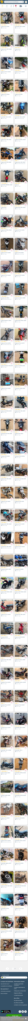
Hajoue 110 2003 (19, 252)
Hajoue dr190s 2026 (20, 139)
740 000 (4, 138)
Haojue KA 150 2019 (20, 614)
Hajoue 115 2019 (5, 26)
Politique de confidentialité (20, 990)
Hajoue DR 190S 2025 (20, 320)
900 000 (4, 635)
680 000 (18, 183)
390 (3, 319)
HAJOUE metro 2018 (20, 682)
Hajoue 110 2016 (19, 953)
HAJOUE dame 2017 (6, 863)
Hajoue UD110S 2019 (6, 410)
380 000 (4, 409)
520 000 (4, 907)
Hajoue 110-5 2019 (19, 230)
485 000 (18, 545)
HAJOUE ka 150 (5, 908)
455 (17, 703)
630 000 (4, 432)
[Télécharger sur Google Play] (6, 1011)
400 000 (18, 386)
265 (3, 726)
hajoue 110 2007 (5, 817)
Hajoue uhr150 (18, 94)
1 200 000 (4, 160)
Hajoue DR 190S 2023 (6, 591)
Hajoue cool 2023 (5, 501)
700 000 (4, 522)
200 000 (4, 816)
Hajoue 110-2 (4, 953)
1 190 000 (18, 319)
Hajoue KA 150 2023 (20, 207)
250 (3, 794)
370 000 (4, 273)
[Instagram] (25, 1011)
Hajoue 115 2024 (5, 94)
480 (3, 70)
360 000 (18, 680)
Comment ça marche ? (6, 991)
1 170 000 (4, 183)
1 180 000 (18, 138)
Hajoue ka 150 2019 (6, 659)
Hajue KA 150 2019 (19, 817)
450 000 (4, 115)
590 (3, 386)
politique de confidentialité (18, 1019)
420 (17, 251)
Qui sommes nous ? (5, 983)
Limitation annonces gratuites (20, 1004)
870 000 (4, 590)
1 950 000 (4, 771)
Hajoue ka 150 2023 (20, 162)
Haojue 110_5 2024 (20, 456)
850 (17, 432)
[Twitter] (22, 1011)
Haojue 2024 (4, 637)
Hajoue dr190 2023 (20, 365)
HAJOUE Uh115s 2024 (20, 772)
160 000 (18, 794)
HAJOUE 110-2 (18, 750)
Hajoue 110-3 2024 (6, 71)
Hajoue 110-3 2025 (6, 252)
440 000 (4, 929)
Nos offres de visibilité (18, 1002)
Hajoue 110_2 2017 (19, 343)
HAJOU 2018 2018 (5, 795)
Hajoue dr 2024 (19, 433)
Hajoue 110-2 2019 (5, 614)
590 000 (4, 454)
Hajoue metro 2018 (20, 659)
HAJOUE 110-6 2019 (6, 116)
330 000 (18, 296)
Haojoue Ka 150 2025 (6, 433)
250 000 (18, 522)
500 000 (18, 726)
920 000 (18, 364)
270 (3, 680)
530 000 (18, 500)
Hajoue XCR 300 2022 (6, 885)
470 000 (18, 477)
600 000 (18, 454)
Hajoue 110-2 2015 (19, 523)
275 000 (4, 341)
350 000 (18, 839)
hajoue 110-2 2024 (6, 840)
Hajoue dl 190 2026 (6, 162)
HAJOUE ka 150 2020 (20, 795)
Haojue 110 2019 (19, 569)
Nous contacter (4, 993)
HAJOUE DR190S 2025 (6, 184)
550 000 (4, 500)
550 (17, 160)
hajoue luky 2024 (5, 772)
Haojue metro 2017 (6, 569)
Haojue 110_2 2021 (5, 704)
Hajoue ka (17, 49)
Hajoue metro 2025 (20, 297)
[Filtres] (25, 6)
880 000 (4, 228)
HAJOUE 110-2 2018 (6, 750)
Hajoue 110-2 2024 (20, 71)
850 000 (18, 590)
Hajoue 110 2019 (19, 863)
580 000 (18, 206)
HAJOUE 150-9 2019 (20, 26)
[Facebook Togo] (20, 1011)
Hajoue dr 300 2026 (6, 49)
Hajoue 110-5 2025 (5, 388)
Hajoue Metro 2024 (6, 320)
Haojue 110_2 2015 (5, 727)
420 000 (4, 25)
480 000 (18, 25)
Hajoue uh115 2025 (20, 637)
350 (17, 228)
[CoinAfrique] (2, 2)
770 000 (4, 477)
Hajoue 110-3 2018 (19, 275)
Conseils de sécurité (18, 995)
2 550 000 (4, 884)
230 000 (4, 748)
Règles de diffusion (18, 993)
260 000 (18, 341)
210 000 (18, 115)
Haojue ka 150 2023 (6, 546)
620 (3, 658)
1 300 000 (18, 92)
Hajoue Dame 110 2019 (7, 365)
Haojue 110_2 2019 (5, 682)
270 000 (18, 748)
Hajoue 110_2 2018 (6, 343)
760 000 (18, 409)
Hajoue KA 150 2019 (20, 410)
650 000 (18, 47)
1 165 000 (4, 296)
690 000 (4, 92)
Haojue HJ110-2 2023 (6, 931)
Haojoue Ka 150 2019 (20, 478)
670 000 (18, 273)
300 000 (4, 364)
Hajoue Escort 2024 (20, 931)
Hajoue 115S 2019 (19, 501)
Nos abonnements (18, 1000)
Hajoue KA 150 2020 (6, 523)
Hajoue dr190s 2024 (6, 230)
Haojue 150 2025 (5, 456)
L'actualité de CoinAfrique (6, 986)
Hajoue (17, 184)
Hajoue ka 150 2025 (6, 139)
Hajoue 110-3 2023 (6, 275)
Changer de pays (5, 975)
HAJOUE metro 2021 (20, 840)
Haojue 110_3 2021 (19, 704)
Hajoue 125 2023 (19, 908)
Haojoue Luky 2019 (20, 388)
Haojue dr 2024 (5, 297)
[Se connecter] (26, 2)
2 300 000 (4, 47)
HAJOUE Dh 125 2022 (20, 885)
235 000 (18, 70)
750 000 (18, 929)
